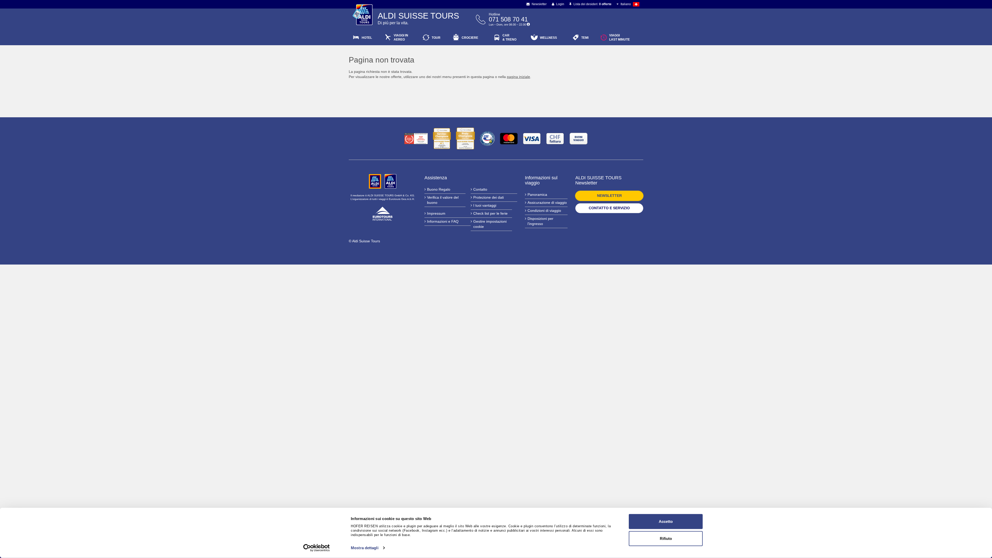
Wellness (548, 38)
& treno (509, 37)
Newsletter (539, 4)
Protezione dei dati (488, 197)
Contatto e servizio (609, 208)
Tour (436, 38)
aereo (401, 37)
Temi (584, 38)
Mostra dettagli (364, 548)
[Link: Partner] (375, 181)
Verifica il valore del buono (443, 200)
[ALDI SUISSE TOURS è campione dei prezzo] (465, 138)
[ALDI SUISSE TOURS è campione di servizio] (441, 138)
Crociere (470, 38)
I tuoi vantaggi (484, 205)
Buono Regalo (438, 189)
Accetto (666, 521)
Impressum (436, 213)
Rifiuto (666, 538)
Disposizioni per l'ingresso (540, 221)
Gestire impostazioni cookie (490, 224)
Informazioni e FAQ (443, 221)
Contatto (480, 189)
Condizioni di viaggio (544, 210)
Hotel (367, 38)
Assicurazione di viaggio (547, 202)
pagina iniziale (518, 77)
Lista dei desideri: (592, 4)
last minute (619, 37)
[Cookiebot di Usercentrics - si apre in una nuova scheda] (316, 548)
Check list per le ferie (490, 213)
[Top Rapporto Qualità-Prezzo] (416, 138)
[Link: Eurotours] (382, 213)
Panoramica (537, 194)
